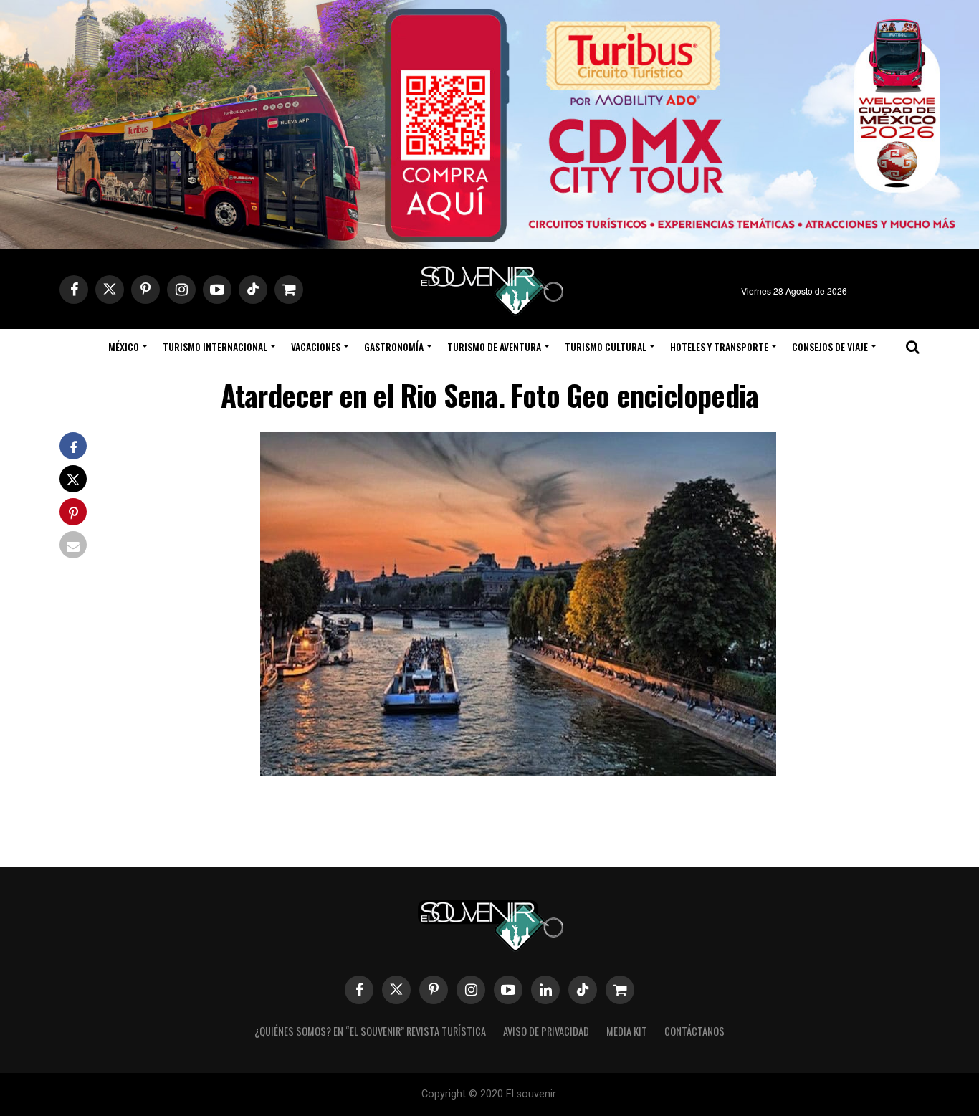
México (123, 346)
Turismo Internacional (215, 346)
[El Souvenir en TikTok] (582, 990)
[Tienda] (620, 990)
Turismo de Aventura (494, 346)
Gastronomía (394, 346)
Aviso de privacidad (546, 1031)
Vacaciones (315, 346)
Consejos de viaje (830, 346)
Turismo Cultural (605, 346)
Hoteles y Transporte (719, 346)
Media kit (626, 1031)
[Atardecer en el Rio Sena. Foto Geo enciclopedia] (518, 771)
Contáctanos (694, 1031)
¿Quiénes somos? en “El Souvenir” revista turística (370, 1031)
